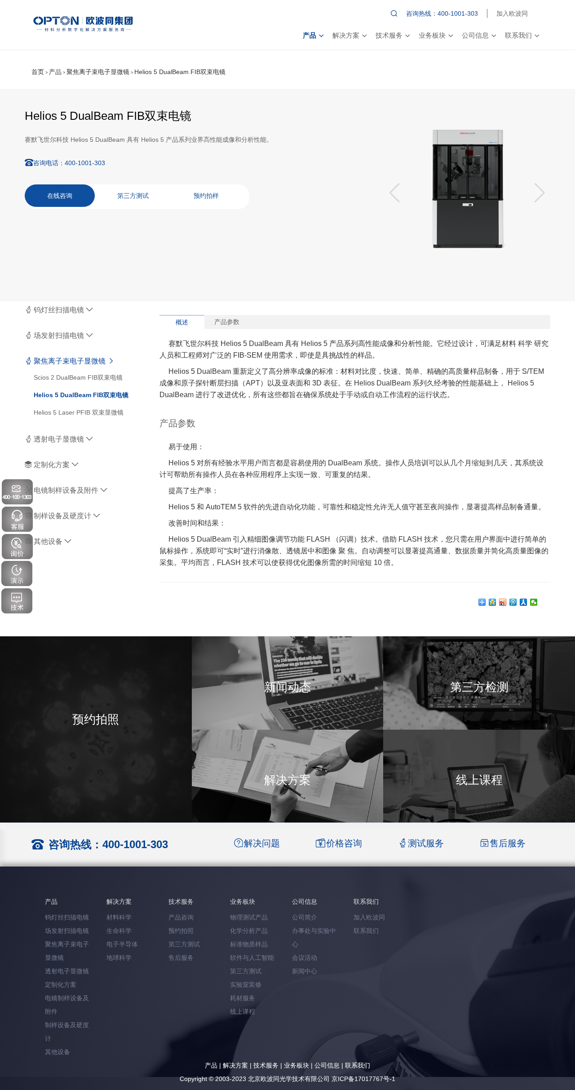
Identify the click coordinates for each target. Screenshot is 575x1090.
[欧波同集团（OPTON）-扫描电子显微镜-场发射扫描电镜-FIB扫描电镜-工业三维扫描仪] (84, 23)
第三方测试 (133, 195)
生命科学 (119, 930)
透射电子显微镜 (59, 439)
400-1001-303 (135, 844)
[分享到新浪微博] (503, 602)
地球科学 (119, 957)
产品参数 (226, 321)
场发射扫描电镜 (59, 335)
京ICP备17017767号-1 (363, 1078)
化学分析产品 (249, 930)
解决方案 (345, 35)
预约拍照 (181, 930)
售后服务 (181, 957)
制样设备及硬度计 (62, 516)
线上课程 (242, 1011)
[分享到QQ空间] (492, 602)
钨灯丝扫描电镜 (59, 310)
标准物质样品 (249, 944)
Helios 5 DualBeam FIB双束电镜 (180, 71)
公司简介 (304, 917)
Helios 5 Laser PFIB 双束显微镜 (79, 412)
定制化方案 (52, 464)
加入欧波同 (512, 13)
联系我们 (518, 35)
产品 (309, 35)
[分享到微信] (534, 602)
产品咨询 (181, 917)
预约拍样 (206, 195)
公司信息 (475, 35)
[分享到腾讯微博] (513, 602)
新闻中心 (304, 971)
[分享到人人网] (523, 602)
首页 (37, 71)
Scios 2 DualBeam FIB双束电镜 (78, 377)
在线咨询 (59, 195)
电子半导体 (122, 944)
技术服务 (389, 35)
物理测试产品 (249, 917)
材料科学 (119, 917)
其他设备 (48, 541)
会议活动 (304, 957)
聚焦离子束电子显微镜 (97, 71)
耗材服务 (242, 998)
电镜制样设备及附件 (66, 490)
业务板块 (432, 35)
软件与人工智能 (252, 957)
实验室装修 (245, 984)
